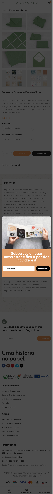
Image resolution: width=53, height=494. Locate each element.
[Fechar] (50, 213)
